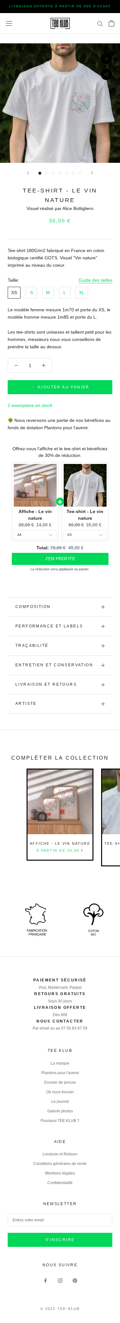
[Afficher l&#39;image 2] (46, 173)
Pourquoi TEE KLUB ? (60, 1120)
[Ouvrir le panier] (111, 23)
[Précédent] (28, 172)
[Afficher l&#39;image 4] (60, 173)
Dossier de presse (60, 1082)
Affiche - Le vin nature (60, 843)
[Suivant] (92, 172)
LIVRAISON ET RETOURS (46, 684)
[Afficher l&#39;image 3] (53, 173)
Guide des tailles (95, 280)
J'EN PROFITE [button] (60, 558)
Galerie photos (60, 1111)
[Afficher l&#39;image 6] (73, 173)
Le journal (60, 1101)
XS (14, 292)
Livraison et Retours (60, 1154)
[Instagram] (60, 1280)
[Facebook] (45, 1280)
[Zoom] (106, 58)
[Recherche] (100, 23)
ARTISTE (26, 703)
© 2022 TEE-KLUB (60, 1309)
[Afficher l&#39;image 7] (80, 173)
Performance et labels (49, 626)
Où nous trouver (60, 1092)
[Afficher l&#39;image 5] (66, 173)
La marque (60, 1063)
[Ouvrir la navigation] (9, 23)
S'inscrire (60, 1240)
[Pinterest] (75, 1280)
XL (81, 292)
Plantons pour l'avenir (60, 1073)
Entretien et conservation (54, 665)
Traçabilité (31, 645)
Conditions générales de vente (60, 1163)
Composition (33, 606)
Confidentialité (60, 1183)
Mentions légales (60, 1173)
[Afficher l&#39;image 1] (39, 173)
